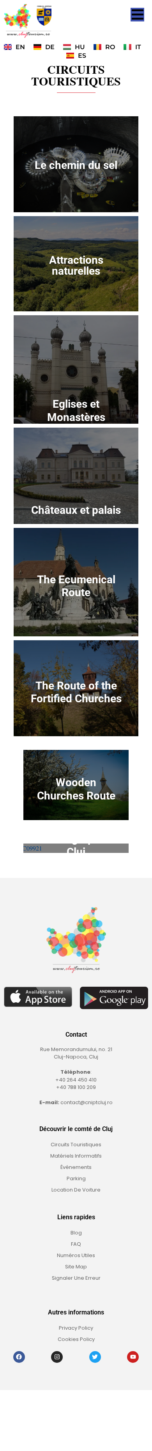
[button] (137, 14)
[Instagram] (57, 1357)
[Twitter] (95, 1357)
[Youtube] (133, 1357)
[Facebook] (19, 1357)
